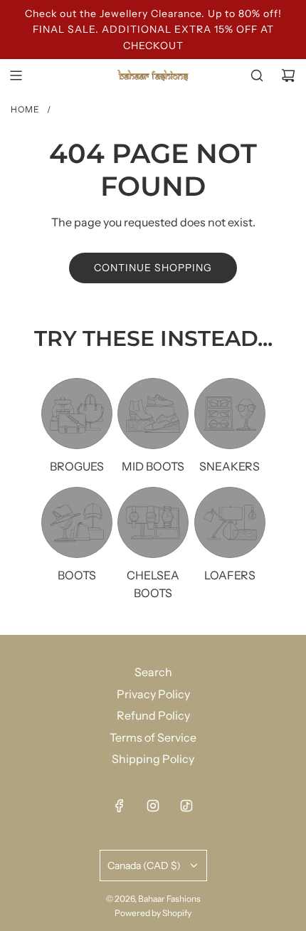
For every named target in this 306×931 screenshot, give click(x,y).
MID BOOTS (153, 466)
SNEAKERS (229, 466)
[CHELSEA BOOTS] (153, 522)
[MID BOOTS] (153, 413)
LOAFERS (229, 575)
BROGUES (77, 466)
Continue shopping (153, 267)
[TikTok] (186, 805)
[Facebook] (119, 805)
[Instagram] (153, 805)
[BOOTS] (76, 522)
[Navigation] (15, 75)
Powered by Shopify (153, 913)
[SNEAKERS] (229, 413)
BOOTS (77, 575)
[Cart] (288, 75)
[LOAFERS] (229, 522)
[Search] (257, 75)
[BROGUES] (76, 413)
